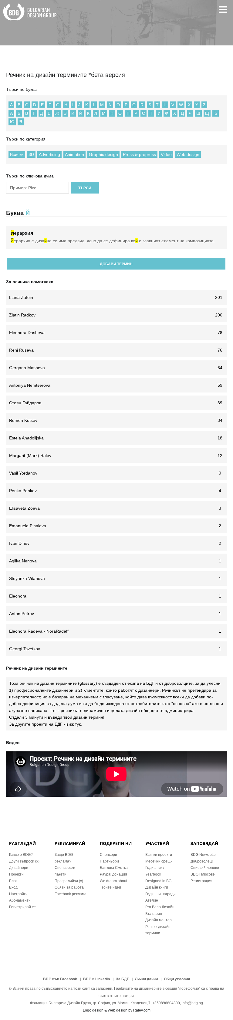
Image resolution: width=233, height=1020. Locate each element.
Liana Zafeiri (115, 297)
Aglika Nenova (115, 560)
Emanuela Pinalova (115, 525)
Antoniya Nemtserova (115, 385)
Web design (188, 154)
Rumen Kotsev (115, 420)
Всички (17, 154)
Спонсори (108, 855)
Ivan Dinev (115, 543)
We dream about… (115, 881)
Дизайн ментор (158, 920)
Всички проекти (158, 855)
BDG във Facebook (60, 979)
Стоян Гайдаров (115, 402)
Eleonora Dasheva (115, 332)
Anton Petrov (115, 613)
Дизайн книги (156, 887)
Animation (74, 154)
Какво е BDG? (21, 855)
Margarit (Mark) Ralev (115, 455)
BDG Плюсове (203, 874)
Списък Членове (205, 868)
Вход (13, 887)
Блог (13, 881)
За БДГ (122, 979)
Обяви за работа (69, 887)
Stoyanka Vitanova (115, 578)
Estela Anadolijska (115, 437)
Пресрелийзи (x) (69, 881)
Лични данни (146, 979)
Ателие (151, 900)
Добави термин (116, 264)
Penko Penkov (115, 490)
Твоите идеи (110, 887)
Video (166, 154)
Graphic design (103, 154)
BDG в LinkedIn (96, 979)
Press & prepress (139, 154)
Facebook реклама (70, 894)
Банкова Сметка (114, 868)
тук (78, 724)
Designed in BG (158, 881)
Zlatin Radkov (115, 315)
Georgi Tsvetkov (115, 648)
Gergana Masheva (115, 367)
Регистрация (201, 881)
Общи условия (177, 979)
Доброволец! (202, 861)
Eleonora (115, 596)
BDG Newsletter (204, 855)
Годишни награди (160, 894)
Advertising (49, 154)
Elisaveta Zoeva (115, 508)
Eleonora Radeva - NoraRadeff (115, 631)
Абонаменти (20, 900)
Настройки (18, 894)
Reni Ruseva (115, 350)
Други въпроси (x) (24, 861)
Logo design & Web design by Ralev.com (116, 1010)
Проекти (16, 874)
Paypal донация (113, 874)
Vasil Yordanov (115, 473)
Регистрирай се (22, 907)
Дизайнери (18, 868)
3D (31, 154)
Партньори (109, 861)
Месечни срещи (159, 861)
